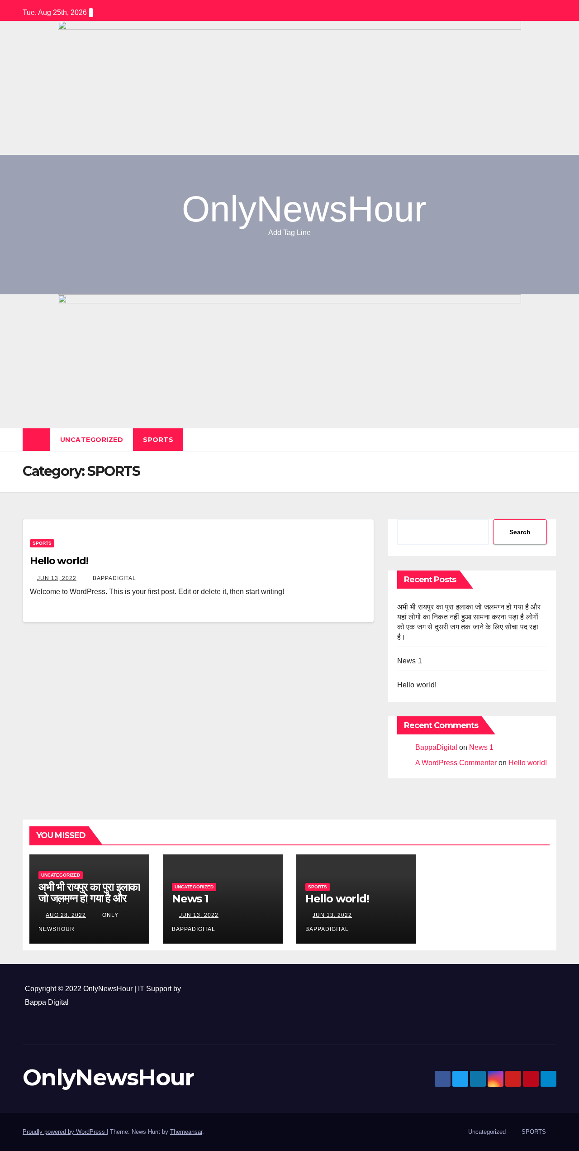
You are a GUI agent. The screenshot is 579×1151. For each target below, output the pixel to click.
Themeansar (186, 1131)
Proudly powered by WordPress (65, 1131)
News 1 (409, 661)
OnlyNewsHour (304, 209)
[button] (550, 439)
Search (520, 532)
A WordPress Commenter (456, 763)
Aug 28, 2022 (66, 915)
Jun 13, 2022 (56, 578)
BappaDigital (113, 578)
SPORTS (158, 440)
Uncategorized (91, 440)
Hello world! (59, 561)
